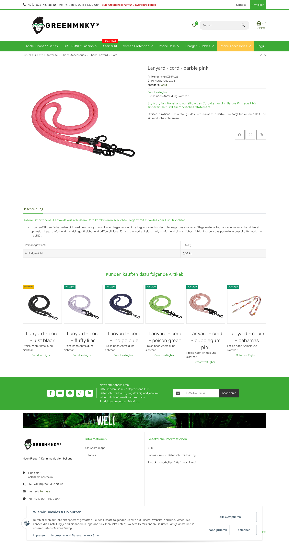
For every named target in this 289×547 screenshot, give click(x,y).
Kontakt (241, 4)
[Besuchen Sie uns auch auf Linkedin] (89, 393)
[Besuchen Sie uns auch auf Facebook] (51, 393)
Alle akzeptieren (230, 517)
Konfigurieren (218, 529)
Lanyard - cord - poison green (165, 337)
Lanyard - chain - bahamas (246, 337)
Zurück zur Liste (33, 55)
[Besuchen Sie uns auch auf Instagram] (70, 393)
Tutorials (90, 455)
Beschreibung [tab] (33, 209)
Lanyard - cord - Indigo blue (124, 337)
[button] (194, 25)
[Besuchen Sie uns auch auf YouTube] (60, 393)
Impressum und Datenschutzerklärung (75, 535)
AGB (150, 448)
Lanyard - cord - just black (42, 337)
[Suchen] (245, 25)
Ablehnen (243, 529)
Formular (45, 491)
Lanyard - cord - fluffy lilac (83, 337)
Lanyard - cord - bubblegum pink (206, 340)
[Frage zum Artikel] (261, 135)
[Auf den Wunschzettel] (250, 135)
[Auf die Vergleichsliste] (240, 135)
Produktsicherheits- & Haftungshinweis (172, 462)
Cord (164, 85)
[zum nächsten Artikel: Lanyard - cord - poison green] (261, 55)
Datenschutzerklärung (114, 393)
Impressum (40, 535)
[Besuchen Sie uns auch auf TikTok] (80, 393)
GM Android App (95, 448)
